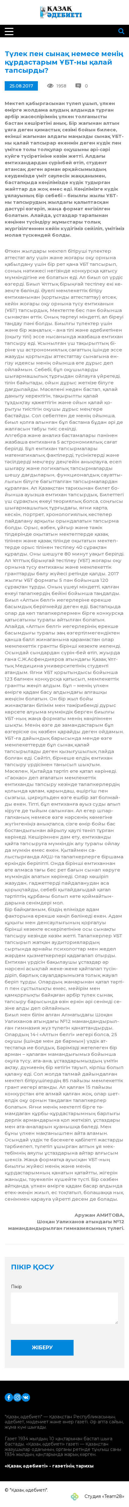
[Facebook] (9, 1397)
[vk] (26, 1397)
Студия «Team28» (103, 1496)
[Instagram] (17, 1397)
